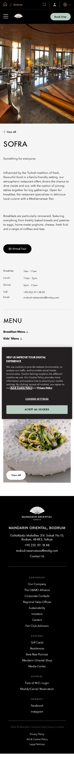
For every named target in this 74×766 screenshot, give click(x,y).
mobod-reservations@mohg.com (37, 550)
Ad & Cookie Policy (21, 388)
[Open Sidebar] (5, 16)
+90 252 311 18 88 (37, 545)
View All (11, 132)
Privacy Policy (44, 388)
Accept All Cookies (37, 409)
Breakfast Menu (14, 331)
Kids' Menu (11, 338)
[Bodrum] (18, 17)
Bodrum (18, 4)
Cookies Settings (37, 398)
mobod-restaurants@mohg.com (41, 298)
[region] (37, 383)
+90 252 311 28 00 (34, 292)
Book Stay (60, 17)
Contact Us (37, 556)
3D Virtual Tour (17, 248)
